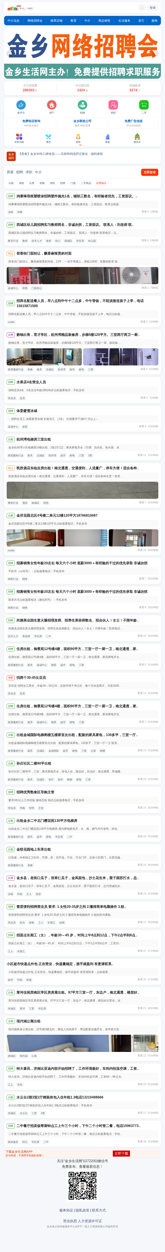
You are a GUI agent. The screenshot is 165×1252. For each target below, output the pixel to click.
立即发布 (150, 172)
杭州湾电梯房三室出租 (34, 439)
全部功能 (19, 142)
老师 (48, 240)
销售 (25, 579)
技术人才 (37, 240)
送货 (38, 894)
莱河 (22, 1008)
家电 (81, 369)
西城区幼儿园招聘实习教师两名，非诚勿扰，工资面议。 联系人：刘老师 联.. (75, 224)
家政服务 (13, 1141)
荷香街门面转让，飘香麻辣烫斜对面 (44, 253)
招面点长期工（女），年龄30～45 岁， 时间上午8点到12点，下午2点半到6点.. (77, 935)
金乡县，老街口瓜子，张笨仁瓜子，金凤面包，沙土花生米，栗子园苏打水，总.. (78, 878)
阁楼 (102, 750)
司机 (19, 894)
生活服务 (124, 20)
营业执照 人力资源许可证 (82, 1221)
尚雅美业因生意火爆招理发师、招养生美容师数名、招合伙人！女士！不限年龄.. (78, 620)
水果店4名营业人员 (31, 382)
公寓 (93, 750)
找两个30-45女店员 (31, 677)
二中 (48, 636)
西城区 (68, 240)
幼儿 (57, 240)
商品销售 (104, 20)
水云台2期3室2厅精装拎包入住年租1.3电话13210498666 (60, 1097)
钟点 (25, 1141)
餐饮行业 (13, 502)
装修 (30, 369)
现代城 (24, 1055)
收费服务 (101, 183)
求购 (42, 183)
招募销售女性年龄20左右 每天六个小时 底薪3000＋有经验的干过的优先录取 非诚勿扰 (82, 563)
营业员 (12, 398)
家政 (78, 142)
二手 (144, 112)
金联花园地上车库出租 (34, 849)
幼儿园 (92, 240)
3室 (90, 455)
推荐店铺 (56, 20)
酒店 (25, 502)
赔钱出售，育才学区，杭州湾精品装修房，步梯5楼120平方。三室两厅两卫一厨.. (78, 334)
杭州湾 (62, 369)
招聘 (82, 112)
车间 (19, 1084)
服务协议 (66, 1210)
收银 (31, 922)
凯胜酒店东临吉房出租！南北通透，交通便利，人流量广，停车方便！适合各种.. (78, 468)
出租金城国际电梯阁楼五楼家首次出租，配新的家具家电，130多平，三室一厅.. (77, 735)
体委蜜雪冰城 (27, 411)
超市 (72, 369)
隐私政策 (82, 1210)
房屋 (10, 172)
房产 (51, 112)
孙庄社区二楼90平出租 (34, 763)
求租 (21, 183)
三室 (90, 369)
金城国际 (54, 750)
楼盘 (107, 142)
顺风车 (137, 142)
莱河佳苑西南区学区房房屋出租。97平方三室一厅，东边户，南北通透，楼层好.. (78, 992)
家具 (39, 369)
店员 (22, 398)
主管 (40, 808)
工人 (29, 894)
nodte (11, 322)
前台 (22, 922)
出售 (31, 183)
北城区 (50, 369)
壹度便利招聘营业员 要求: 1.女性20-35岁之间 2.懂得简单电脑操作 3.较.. (71, 906)
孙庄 (51, 779)
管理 (31, 808)
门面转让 (37, 288)
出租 (11, 183)
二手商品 (86, 183)
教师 (25, 240)
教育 (73, 20)
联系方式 (99, 1210)
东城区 (12, 1008)
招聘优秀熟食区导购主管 (35, 792)
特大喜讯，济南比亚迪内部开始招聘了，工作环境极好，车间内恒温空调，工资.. (78, 1068)
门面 (73, 183)
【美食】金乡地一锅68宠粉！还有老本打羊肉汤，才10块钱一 (59, 153)
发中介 (21, 112)
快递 (29, 979)
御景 (53, 665)
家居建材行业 (15, 369)
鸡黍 (19, 212)
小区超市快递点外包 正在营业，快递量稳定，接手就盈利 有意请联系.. (60, 964)
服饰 (154, 20)
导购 (22, 808)
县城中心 (13, 288)
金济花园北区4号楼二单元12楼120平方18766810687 (57, 515)
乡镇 (10, 212)
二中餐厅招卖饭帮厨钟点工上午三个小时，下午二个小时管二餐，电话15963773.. (78, 1126)
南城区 (35, 502)
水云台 (24, 1113)
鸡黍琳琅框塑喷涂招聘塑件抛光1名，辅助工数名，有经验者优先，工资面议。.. (77, 196)
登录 (153, 7)
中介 (87, 20)
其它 (141, 20)
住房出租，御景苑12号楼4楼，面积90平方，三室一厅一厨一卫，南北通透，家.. (77, 649)
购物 (69, 779)
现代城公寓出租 (29, 1021)
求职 (113, 112)
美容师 (26, 636)
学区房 (80, 240)
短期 (61, 922)
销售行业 (13, 579)
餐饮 (48, 142)
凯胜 (46, 502)
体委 (25, 426)
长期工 (51, 922)
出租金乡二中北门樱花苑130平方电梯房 (47, 820)
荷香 (25, 288)
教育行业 (13, 240)
